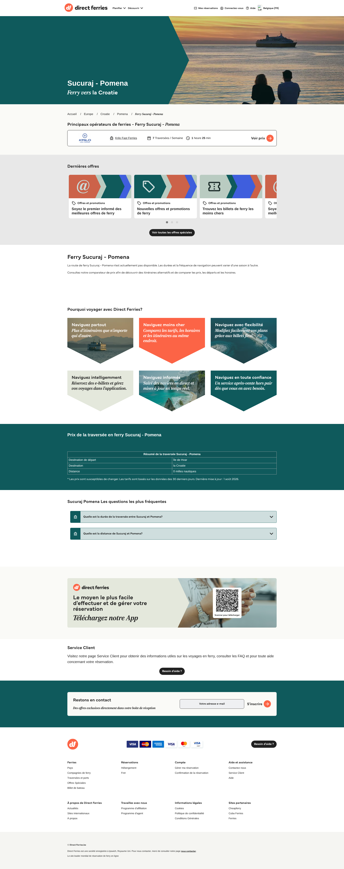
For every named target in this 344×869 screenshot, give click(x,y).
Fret (123, 772)
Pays (70, 767)
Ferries (232, 818)
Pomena (122, 114)
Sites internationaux (78, 813)
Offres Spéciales (76, 782)
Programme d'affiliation (134, 808)
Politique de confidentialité (189, 813)
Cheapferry (235, 808)
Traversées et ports (78, 777)
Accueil (72, 114)
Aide (231, 777)
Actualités (72, 808)
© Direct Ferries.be (76, 845)
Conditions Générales (187, 818)
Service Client (236, 772)
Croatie (105, 114)
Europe (88, 114)
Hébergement (128, 767)
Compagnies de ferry (79, 772)
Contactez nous (237, 767)
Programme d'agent (132, 813)
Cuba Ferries (236, 813)
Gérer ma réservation (187, 767)
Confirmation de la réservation (191, 772)
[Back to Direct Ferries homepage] (86, 8)
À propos (72, 818)
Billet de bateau (76, 787)
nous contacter (188, 851)
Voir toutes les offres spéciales (172, 232)
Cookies (179, 808)
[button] (173, 517)
